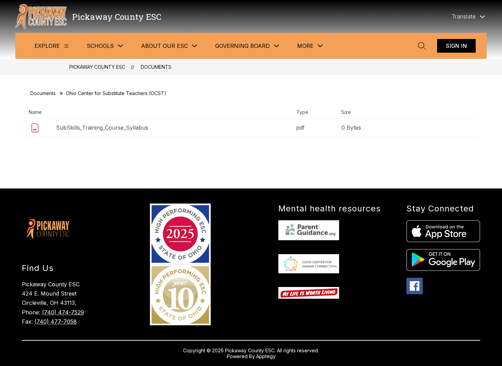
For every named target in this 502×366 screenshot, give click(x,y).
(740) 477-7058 (55, 321)
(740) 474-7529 (63, 312)
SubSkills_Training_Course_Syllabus (102, 127)
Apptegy (266, 356)
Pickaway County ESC (97, 67)
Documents (156, 67)
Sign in (456, 45)
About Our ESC (164, 45)
